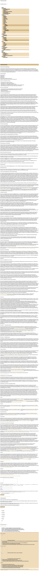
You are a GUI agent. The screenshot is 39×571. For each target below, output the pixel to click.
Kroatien (4, 20)
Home (3, 7)
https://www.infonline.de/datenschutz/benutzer (7, 295)
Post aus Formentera (17, 543)
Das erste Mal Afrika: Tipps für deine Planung (14, 558)
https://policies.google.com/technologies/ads (17, 370)
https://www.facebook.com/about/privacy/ (21, 445)
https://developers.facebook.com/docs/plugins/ (14, 429)
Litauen (4, 21)
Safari (6, 39)
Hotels (3, 50)
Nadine (3, 529)
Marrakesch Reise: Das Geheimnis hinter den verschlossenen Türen (14, 529)
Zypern (4, 33)
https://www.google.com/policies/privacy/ (16, 406)
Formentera (7, 30)
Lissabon (6, 25)
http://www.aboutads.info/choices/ (26, 188)
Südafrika (5, 38)
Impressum (3, 56)
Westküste (5, 35)
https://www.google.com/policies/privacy (29, 400)
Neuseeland (5, 47)
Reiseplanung (4, 48)
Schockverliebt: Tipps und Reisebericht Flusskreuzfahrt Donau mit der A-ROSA (23, 544)
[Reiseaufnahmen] (3, 0)
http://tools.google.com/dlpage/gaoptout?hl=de (18, 368)
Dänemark (5, 16)
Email (1, 488)
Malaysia (4, 44)
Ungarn (4, 32)
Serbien (4, 27)
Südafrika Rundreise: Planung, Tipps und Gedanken (15, 552)
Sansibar (6, 40)
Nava (2, 531)
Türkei (4, 31)
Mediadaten (30, 569)
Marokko (4, 37)
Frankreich (5, 18)
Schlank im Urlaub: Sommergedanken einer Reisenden (15, 566)
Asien (3, 41)
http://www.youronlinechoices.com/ (5, 189)
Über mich (3, 52)
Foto (2, 51)
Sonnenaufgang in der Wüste (19, 565)
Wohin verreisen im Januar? (14, 559)
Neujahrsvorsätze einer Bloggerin (15, 567)
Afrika (3, 36)
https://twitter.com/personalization (5, 459)
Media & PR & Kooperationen (7, 55)
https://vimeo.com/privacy (20, 399)
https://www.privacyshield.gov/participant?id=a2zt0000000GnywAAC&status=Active (16, 431)
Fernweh (4, 54)
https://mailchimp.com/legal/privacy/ (19, 328)
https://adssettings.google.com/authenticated (31, 406)
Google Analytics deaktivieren (4, 374)
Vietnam (4, 45)
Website (1, 489)
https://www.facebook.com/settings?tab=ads (23, 449)
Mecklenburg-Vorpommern (7, 11)
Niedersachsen (5, 12)
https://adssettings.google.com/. (16, 402)
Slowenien (5, 28)
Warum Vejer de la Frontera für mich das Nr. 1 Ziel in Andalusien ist (17, 542)
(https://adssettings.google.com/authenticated (17, 371)
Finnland (4, 17)
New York (5, 34)
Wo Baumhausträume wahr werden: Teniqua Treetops (12, 531)
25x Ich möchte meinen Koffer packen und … (8, 564)
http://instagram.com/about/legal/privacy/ (6, 467)
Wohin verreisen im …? (7, 49)
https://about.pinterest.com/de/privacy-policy (6, 474)
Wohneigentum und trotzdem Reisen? (12, 530)
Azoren (6, 24)
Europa (3, 14)
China (4, 42)
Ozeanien (3, 46)
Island (4, 19)
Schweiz (4, 26)
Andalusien (6, 29)
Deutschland (4, 8)
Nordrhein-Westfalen (6, 13)
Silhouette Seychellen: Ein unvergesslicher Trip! (15, 560)
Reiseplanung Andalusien (11, 540)
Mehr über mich (2, 506)
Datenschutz (5, 57)
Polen (4, 23)
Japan (4, 43)
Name (1, 486)
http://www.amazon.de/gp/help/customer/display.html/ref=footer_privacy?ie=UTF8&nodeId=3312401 (20, 248)
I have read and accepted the (7, 493)
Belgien (4, 15)
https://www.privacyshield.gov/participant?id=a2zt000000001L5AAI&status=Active (16, 355)
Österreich (5, 22)
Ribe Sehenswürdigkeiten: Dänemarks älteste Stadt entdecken (14, 528)
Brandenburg (5, 9)
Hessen (4, 10)
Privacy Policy (12, 493)
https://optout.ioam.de (3, 294)
